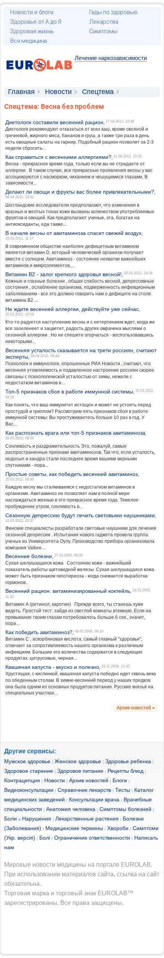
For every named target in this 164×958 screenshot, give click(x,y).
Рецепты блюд (125, 771)
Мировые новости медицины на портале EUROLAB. (78, 864)
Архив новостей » (136, 707)
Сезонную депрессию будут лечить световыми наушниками (80, 515)
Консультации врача (94, 799)
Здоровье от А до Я (35, 21)
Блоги (120, 780)
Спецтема (98, 91)
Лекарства (103, 21)
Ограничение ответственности (92, 838)
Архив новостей (88, 780)
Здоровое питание (80, 771)
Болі (44, 838)
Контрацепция (22, 780)
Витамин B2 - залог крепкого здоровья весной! (63, 274)
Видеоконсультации (28, 790)
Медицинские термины (74, 828)
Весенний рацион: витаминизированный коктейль (67, 591)
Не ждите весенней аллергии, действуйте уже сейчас (72, 309)
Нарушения (36, 819)
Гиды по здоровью (113, 12)
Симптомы (103, 31)
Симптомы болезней (125, 809)
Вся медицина (28, 40)
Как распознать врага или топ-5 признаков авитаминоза (75, 433)
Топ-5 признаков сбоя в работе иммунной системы (69, 391)
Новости (58, 91)
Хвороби (118, 828)
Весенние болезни (28, 556)
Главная (21, 91)
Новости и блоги (31, 12)
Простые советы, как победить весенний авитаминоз (71, 474)
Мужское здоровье (27, 761)
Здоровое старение (28, 771)
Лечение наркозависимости (111, 58)
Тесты (122, 790)
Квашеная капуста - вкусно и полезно (52, 667)
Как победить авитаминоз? (38, 632)
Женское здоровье (78, 761)
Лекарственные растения (87, 819)
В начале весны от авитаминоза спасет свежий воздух (73, 233)
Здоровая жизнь (32, 31)
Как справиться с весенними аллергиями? (58, 157)
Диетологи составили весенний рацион (54, 122)
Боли (10, 819)
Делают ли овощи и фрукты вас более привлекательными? (79, 192)
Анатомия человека (70, 809)
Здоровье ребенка (128, 761)
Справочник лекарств (84, 790)
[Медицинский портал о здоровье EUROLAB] (39, 76)
